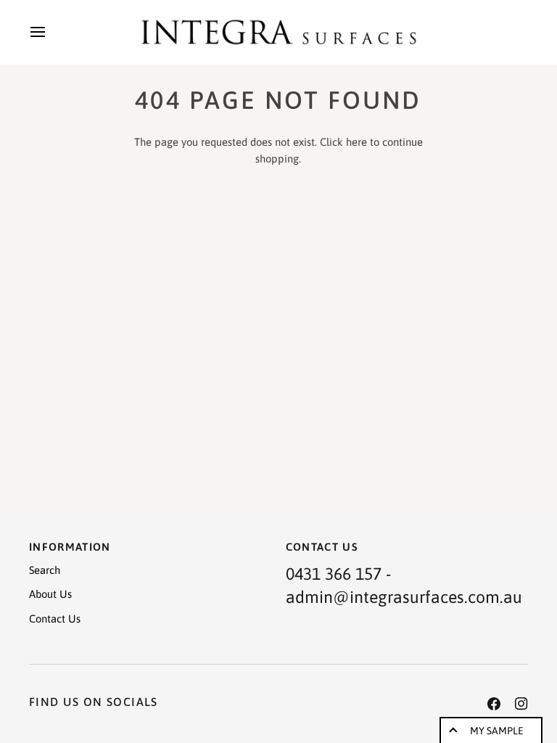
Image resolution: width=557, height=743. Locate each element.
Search (44, 570)
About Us (50, 594)
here (356, 142)
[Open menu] (51, 32)
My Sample (497, 730)
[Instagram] (521, 703)
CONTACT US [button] (322, 547)
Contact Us (55, 618)
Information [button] (70, 547)
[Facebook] (493, 703)
